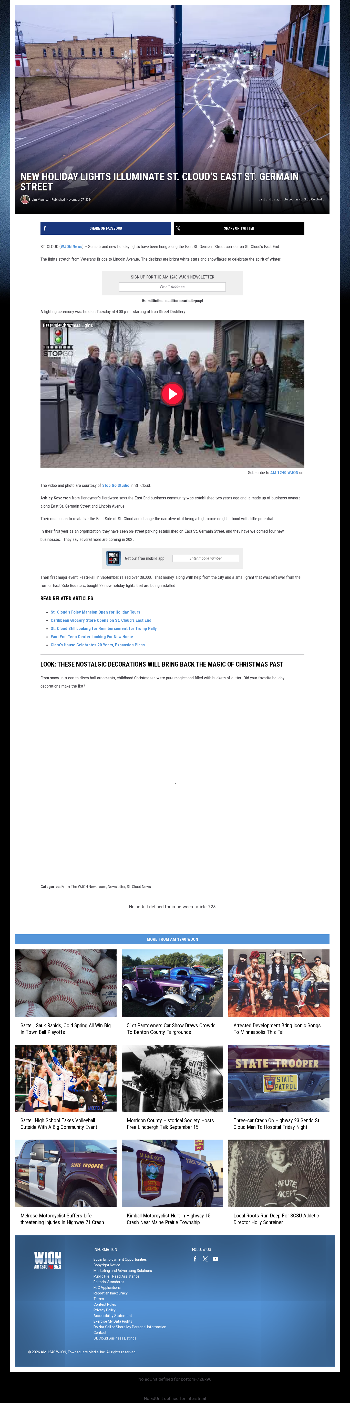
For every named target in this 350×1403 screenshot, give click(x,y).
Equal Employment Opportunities (120, 1259)
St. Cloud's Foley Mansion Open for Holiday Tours (95, 612)
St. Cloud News (139, 887)
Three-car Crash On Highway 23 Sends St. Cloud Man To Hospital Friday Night (277, 1123)
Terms (99, 1299)
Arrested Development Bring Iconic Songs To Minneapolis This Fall (277, 1028)
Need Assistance (125, 1276)
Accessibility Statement (113, 1316)
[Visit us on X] (207, 1259)
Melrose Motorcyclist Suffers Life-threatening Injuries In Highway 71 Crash (62, 1219)
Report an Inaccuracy (111, 1293)
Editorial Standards (109, 1282)
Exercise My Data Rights (113, 1321)
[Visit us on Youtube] (217, 1259)
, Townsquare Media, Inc (85, 1352)
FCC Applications (107, 1288)
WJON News (71, 246)
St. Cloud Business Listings (115, 1338)
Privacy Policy (105, 1310)
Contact (100, 1333)
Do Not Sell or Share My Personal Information (130, 1327)
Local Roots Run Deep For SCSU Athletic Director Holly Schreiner (276, 1219)
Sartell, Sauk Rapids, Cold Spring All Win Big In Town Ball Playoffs (65, 1028)
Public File (101, 1276)
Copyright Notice (107, 1265)
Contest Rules (105, 1304)
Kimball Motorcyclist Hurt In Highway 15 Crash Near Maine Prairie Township (168, 1219)
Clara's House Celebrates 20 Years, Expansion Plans (98, 644)
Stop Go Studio (115, 485)
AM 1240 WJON (284, 472)
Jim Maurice (40, 199)
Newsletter (116, 887)
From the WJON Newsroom (83, 887)
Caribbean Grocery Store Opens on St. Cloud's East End (101, 620)
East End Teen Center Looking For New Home (92, 636)
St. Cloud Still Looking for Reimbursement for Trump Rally (104, 628)
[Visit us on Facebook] (197, 1259)
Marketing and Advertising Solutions (123, 1271)
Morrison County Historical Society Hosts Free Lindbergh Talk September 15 (170, 1123)
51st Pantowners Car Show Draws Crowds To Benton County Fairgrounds (171, 1028)
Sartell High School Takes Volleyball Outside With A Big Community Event (58, 1123)
